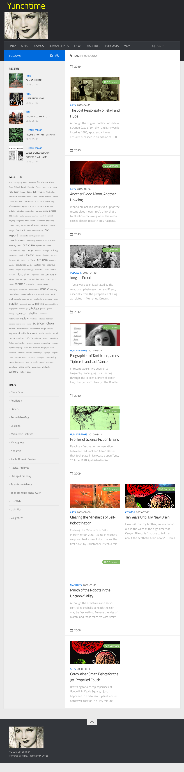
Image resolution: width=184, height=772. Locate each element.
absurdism (29, 201)
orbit (11, 299)
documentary (14, 250)
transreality (51, 357)
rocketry (49, 318)
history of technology (24, 269)
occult (53, 294)
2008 (77, 630)
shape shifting (47, 328)
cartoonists (25, 225)
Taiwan (41, 196)
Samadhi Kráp (34, 80)
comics (20, 229)
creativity (12, 245)
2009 (77, 473)
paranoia (17, 299)
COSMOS (38, 46)
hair (43, 264)
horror (47, 269)
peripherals (38, 299)
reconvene (43, 313)
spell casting (20, 343)
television (12, 352)
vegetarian (50, 362)
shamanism (35, 328)
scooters (12, 328)
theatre (29, 352)
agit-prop (25, 206)
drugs (30, 250)
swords (55, 343)
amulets (41, 206)
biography (20, 220)
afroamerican (14, 206)
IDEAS (78, 46)
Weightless (17, 518)
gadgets (52, 260)
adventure (39, 201)
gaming (11, 265)
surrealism (46, 343)
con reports (24, 235)
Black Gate (17, 392)
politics (39, 303)
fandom (30, 255)
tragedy (55, 352)
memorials (30, 284)
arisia (45, 210)
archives (39, 211)
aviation (35, 216)
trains (11, 357)
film (18, 260)
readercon (21, 313)
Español (30, 187)
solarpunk (38, 338)
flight (23, 260)
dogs (23, 250)
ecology (46, 250)
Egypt (23, 187)
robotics (42, 318)
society (29, 338)
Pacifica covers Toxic (38, 116)
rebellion (33, 313)
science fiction (43, 323)
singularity (13, 333)
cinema (35, 225)
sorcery (45, 338)
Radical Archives (20, 467)
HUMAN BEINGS (59, 46)
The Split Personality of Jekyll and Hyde (95, 113)
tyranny (29, 362)
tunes (11, 362)
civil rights (44, 225)
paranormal (27, 299)
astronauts (13, 215)
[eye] (57, 56)
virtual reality (24, 366)
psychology (32, 308)
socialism (20, 338)
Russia (34, 196)
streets (30, 343)
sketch (34, 333)
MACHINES (93, 46)
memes (20, 283)
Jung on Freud (80, 278)
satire (29, 323)
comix (29, 230)
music (44, 288)
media (11, 284)
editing (54, 250)
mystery (53, 289)
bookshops (41, 220)
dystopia (38, 250)
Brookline (32, 182)
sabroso (12, 323)
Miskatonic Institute (22, 434)
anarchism (49, 206)
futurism (42, 260)
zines (29, 371)
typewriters (19, 362)
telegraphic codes (47, 347)
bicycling (12, 220)
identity (12, 274)
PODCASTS (112, 46)
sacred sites (20, 323)
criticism (29, 245)
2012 (77, 312)
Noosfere (16, 451)
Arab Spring (17, 182)
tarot (26, 347)
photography (47, 299)
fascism (53, 255)
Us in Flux (16, 509)
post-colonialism (51, 304)
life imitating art (21, 279)
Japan (16, 191)
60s (10, 182)
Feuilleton (16, 400)
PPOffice (43, 755)
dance (49, 245)
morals (45, 284)
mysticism (14, 294)
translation (32, 357)
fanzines (46, 255)
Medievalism (50, 192)
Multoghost (17, 442)
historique (51, 264)
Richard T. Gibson (24, 196)
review (24, 318)
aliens (33, 206)
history (11, 269)
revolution (33, 318)
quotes (49, 308)
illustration (23, 274)
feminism (12, 260)
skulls (41, 333)
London (23, 192)
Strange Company (21, 476)
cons (43, 235)
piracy (56, 299)
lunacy (48, 279)
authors (28, 216)
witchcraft (46, 367)
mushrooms (34, 289)
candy (18, 225)
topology (47, 352)
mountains (23, 289)
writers (13, 371)
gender (29, 265)
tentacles (21, 352)
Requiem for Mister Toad (40, 134)
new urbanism (26, 294)
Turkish (55, 196)
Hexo (24, 755)
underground (39, 361)
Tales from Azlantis (21, 484)
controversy (30, 240)
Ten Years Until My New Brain (147, 517)
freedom (31, 260)
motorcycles (13, 289)
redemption (14, 318)
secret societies (23, 328)
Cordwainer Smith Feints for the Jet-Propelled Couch (94, 677)
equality (22, 255)
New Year (13, 196)
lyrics (54, 279)
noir (35, 294)
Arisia (25, 182)
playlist (13, 303)
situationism (24, 333)
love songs (40, 279)
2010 (77, 395)
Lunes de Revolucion (36, 191)
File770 (15, 409)
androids (12, 211)
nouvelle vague (43, 294)
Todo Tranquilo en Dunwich (26, 493)
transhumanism (20, 357)
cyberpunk (40, 245)
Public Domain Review (23, 459)
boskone (50, 220)
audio (22, 216)
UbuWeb (16, 501)
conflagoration (34, 235)
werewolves (36, 367)
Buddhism (42, 182)
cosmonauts (41, 240)
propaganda (13, 308)
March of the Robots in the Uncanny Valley (90, 593)
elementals (13, 255)
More (127, 46)
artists (52, 211)
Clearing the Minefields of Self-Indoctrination (93, 520)
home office (39, 269)
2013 (77, 234)
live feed (32, 279)
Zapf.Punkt (19, 201)
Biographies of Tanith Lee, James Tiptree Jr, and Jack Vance (94, 358)
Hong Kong (46, 187)
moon (39, 284)
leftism (11, 279)
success (37, 343)
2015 (77, 150)
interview (35, 274)
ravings (11, 313)
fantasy (39, 255)
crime (19, 245)
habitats (37, 264)
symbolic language (15, 347)
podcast (23, 304)
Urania (11, 201)
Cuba (11, 187)
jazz (42, 274)
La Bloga (15, 426)
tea (30, 347)
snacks (48, 333)
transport (40, 357)
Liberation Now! (35, 98)
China (51, 182)
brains (11, 225)
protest (22, 308)
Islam (55, 187)
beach (42, 216)
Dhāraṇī (17, 187)
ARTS (24, 46)
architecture (30, 211)
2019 (77, 66)
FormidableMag (20, 417)
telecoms (36, 347)
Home (12, 46)
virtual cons (13, 367)
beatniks (49, 215)
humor (53, 269)
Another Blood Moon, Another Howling (93, 197)
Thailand (48, 196)
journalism (51, 274)
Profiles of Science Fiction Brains (94, 439)
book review (30, 220)
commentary (37, 230)
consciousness (17, 240)
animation (20, 211)
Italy (11, 191)
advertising (49, 201)
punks (42, 308)
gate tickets (21, 264)
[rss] (51, 56)
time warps (37, 352)
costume (52, 240)
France (38, 187)
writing (23, 371)
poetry (31, 303)
